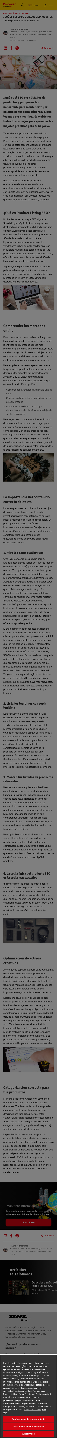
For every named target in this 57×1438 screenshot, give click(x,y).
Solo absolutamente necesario (28, 1426)
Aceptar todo (28, 1434)
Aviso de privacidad (32, 1409)
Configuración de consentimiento (28, 1419)
